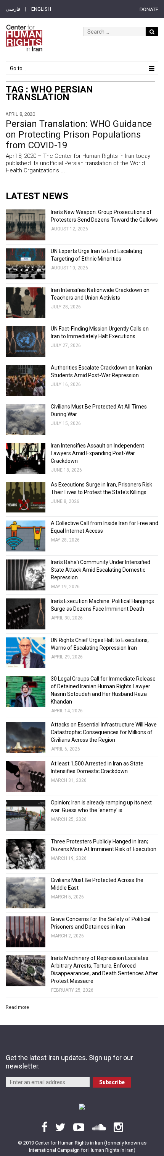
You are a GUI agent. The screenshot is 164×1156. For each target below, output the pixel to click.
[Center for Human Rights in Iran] (24, 38)
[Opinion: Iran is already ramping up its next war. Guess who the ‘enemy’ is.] (25, 815)
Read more (17, 1007)
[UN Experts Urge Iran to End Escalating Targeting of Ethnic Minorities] (25, 263)
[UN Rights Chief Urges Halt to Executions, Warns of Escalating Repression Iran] (25, 652)
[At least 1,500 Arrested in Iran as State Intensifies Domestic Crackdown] (25, 776)
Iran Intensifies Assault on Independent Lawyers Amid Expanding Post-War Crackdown (97, 453)
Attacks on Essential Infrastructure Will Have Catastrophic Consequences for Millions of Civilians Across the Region (104, 732)
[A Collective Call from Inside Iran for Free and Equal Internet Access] (25, 535)
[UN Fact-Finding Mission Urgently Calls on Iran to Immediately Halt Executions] (25, 341)
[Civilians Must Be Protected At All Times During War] (25, 419)
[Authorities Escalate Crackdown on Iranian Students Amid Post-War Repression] (25, 380)
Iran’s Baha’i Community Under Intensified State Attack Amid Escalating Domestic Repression (100, 569)
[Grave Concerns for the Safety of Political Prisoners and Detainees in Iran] (25, 931)
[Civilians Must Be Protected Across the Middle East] (25, 892)
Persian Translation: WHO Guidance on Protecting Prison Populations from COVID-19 (79, 134)
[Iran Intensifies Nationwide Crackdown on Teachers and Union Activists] (25, 302)
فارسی (13, 9)
